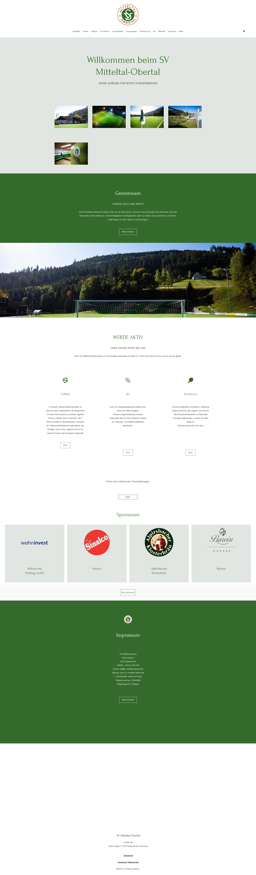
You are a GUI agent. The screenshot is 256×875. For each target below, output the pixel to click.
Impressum (122, 862)
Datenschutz (133, 862)
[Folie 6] (130, 576)
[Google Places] (244, 31)
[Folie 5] (128, 576)
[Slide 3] (123, 576)
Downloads (128, 855)
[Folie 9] (137, 576)
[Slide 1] (118, 576)
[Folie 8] (135, 576)
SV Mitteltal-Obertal (128, 835)
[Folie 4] (125, 576)
